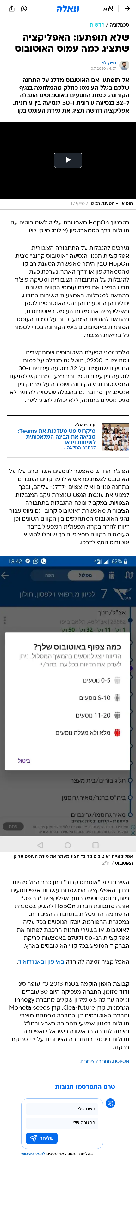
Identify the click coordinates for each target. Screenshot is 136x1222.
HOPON (121, 1062)
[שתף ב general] (11, 8)
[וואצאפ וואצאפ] (24, 8)
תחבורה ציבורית (95, 1062)
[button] (108, 8)
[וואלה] (68, 8)
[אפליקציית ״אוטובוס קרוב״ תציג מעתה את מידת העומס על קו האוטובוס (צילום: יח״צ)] (68, 712)
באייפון (55, 962)
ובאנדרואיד (32, 962)
